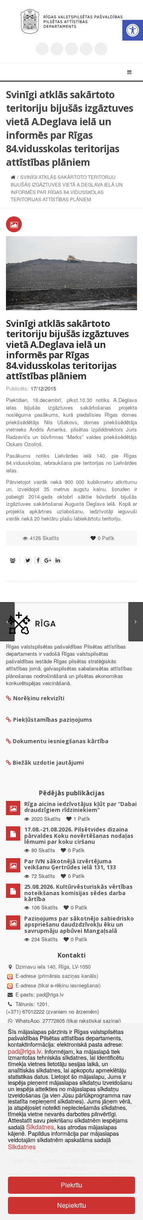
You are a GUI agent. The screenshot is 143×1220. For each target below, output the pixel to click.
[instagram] (86, 49)
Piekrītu (71, 1184)
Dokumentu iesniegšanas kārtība (60, 741)
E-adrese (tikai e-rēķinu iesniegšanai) (57, 985)
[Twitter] (42, 49)
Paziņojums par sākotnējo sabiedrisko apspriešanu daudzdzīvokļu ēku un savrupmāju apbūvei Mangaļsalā (79, 924)
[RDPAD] (71, 21)
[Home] (13, 176)
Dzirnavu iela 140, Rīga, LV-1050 (53, 966)
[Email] (101, 49)
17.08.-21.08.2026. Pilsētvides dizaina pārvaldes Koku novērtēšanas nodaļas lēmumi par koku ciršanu (78, 835)
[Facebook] (56, 49)
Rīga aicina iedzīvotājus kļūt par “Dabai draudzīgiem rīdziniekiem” (80, 807)
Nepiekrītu (71, 1205)
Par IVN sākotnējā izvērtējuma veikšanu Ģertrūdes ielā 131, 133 (70, 864)
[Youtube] (71, 49)
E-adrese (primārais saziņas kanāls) (56, 975)
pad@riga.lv (50, 994)
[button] (132, 30)
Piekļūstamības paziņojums (52, 719)
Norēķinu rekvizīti (38, 698)
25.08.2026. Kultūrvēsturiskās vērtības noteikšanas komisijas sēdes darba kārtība (78, 893)
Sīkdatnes (40, 1126)
